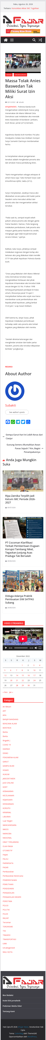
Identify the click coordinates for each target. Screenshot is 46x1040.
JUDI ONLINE (8, 783)
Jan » (11, 692)
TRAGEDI (6, 935)
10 (34, 670)
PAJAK (5, 854)
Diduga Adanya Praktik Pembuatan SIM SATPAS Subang (19, 599)
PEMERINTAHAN (10, 880)
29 (23, 685)
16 (29, 675)
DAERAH (9, 75)
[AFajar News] (6, 40)
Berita (5, 732)
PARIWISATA (8, 863)
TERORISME (8, 926)
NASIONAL (7, 838)
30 (29, 685)
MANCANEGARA (9, 825)
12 (5, 675)
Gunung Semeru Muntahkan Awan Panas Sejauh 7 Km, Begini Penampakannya (23, 448)
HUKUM (6, 774)
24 (34, 680)
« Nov (5, 692)
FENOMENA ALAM (10, 757)
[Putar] (6, 648)
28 (17, 685)
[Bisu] (36, 648)
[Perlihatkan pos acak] (40, 40)
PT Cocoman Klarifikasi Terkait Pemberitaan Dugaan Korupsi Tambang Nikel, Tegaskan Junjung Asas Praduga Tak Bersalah (22, 549)
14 (17, 675)
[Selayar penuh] (40, 648)
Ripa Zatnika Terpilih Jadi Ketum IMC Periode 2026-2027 (20, 499)
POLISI (5, 905)
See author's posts (17, 412)
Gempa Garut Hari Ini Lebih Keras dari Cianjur (24, 436)
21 (17, 680)
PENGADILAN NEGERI (12, 897)
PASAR (5, 867)
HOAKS (6, 770)
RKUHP (6, 918)
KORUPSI (6, 808)
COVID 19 (7, 744)
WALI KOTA (7, 952)
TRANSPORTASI (9, 939)
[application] (23, 638)
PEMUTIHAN (8, 884)
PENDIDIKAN (8, 888)
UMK (5, 943)
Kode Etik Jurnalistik (11, 1000)
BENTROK (7, 728)
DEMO (5, 753)
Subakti (21, 102)
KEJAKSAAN (7, 799)
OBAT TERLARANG (11, 842)
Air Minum (7, 706)
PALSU (5, 859)
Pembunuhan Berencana (13, 876)
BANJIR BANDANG (10, 719)
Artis (4, 715)
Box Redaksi (8, 995)
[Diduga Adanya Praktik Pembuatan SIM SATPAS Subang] (23, 572)
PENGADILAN (8, 893)
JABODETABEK (9, 778)
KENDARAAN (8, 804)
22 (23, 680)
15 (23, 675)
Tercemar (7, 922)
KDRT (5, 787)
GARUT (6, 761)
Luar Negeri (7, 821)
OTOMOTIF (7, 850)
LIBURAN (6, 816)
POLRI (5, 914)
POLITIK (6, 909)
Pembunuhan (8, 871)
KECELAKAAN (8, 795)
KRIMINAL (7, 812)
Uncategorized (20, 75)
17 (34, 675)
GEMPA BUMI (8, 766)
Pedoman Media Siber (12, 1006)
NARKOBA (7, 833)
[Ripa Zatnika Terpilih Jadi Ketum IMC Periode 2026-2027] (23, 472)
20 (11, 680)
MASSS (6, 829)
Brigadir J (6, 740)
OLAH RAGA (8, 846)
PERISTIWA (7, 901)
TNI (4, 931)
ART (4, 711)
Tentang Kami (9, 1011)
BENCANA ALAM (10, 723)
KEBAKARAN (8, 791)
